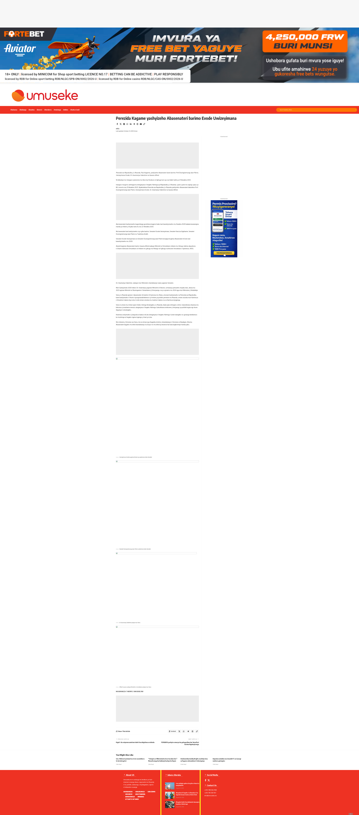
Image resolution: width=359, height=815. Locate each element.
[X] (208, 780)
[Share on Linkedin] (130, 124)
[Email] (140, 124)
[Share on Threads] (137, 124)
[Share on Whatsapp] (127, 124)
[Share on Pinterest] (124, 124)
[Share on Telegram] (134, 124)
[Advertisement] (179, 14)
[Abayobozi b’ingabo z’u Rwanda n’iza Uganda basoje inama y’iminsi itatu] (169, 795)
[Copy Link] (144, 124)
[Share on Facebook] (117, 124)
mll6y (117, 128)
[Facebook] (205, 780)
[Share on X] (120, 124)
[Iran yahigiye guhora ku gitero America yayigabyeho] (169, 785)
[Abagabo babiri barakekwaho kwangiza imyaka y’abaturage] (169, 804)
